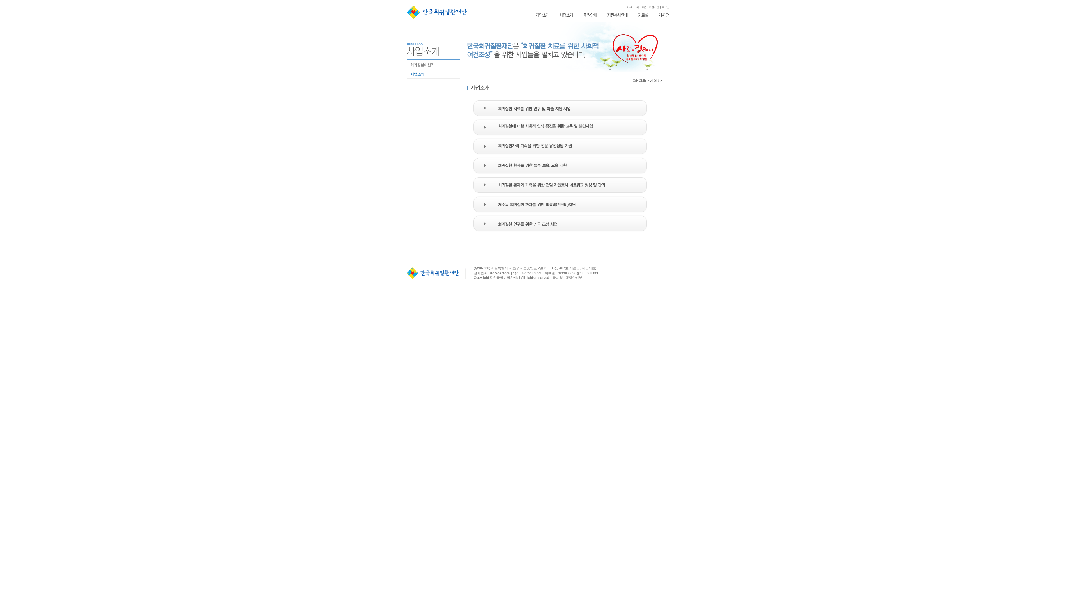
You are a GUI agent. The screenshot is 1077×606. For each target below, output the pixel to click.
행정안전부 (574, 278)
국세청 (558, 278)
